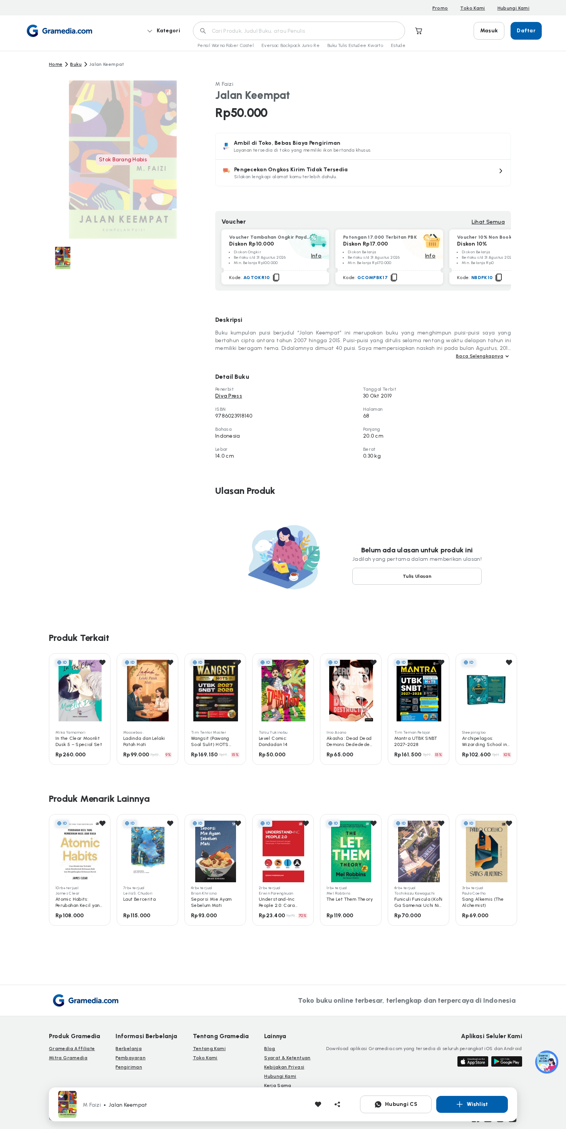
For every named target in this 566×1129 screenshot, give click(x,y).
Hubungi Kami (513, 8)
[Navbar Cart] (419, 30)
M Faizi (224, 84)
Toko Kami (472, 8)
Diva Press (228, 396)
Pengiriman (129, 1067)
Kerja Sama (277, 1085)
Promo (440, 8)
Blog (269, 1048)
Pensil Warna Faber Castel (226, 45)
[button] (363, 173)
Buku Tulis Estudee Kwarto (355, 45)
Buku (75, 64)
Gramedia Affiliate (72, 1048)
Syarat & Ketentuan (287, 1057)
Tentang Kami (209, 1048)
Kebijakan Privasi (284, 1067)
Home (55, 64)
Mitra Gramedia (68, 1057)
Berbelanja (129, 1048)
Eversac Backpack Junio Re (290, 45)
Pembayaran (131, 1057)
